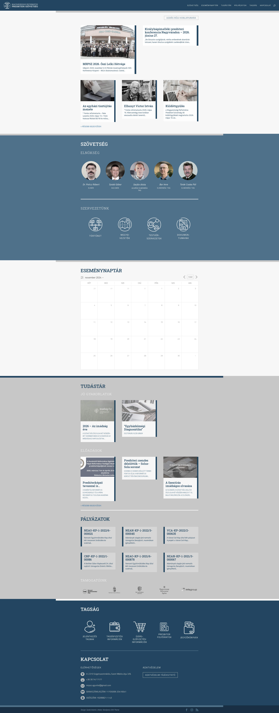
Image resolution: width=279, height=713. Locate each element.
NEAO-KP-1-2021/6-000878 (138, 557)
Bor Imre (163, 184)
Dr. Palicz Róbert (91, 184)
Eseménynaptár (209, 6)
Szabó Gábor (115, 184)
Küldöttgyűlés (175, 106)
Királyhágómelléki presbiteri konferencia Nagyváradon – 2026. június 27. (167, 32)
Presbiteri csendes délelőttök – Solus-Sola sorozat (136, 464)
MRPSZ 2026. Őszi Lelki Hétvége (104, 64)
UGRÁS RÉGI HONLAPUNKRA (181, 17)
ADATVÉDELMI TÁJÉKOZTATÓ (160, 675)
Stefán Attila (139, 184)
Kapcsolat (265, 6)
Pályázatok (240, 6)
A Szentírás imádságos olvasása (179, 484)
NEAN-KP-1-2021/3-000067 (180, 557)
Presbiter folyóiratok (164, 636)
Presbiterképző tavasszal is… (93, 484)
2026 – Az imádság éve (95, 427)
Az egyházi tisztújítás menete (97, 107)
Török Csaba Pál (188, 184)
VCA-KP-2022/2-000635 (178, 532)
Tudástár (226, 6)
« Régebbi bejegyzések (91, 126)
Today (190, 277)
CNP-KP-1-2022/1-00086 (96, 557)
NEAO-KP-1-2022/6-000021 (97, 532)
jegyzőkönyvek (189, 637)
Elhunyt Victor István (138, 106)
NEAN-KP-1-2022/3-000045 (138, 532)
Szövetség (192, 6)
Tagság (253, 6)
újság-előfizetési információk (139, 639)
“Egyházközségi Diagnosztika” (134, 427)
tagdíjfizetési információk (114, 638)
